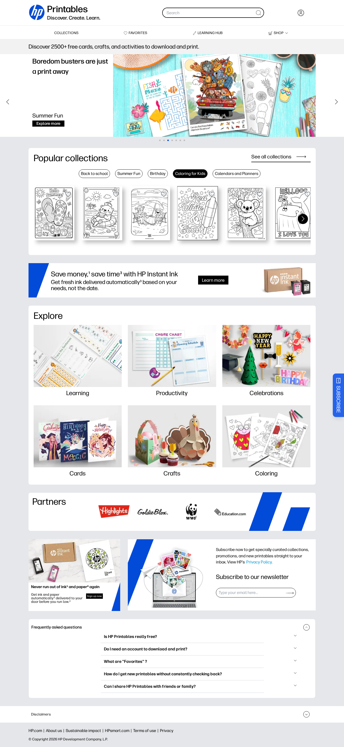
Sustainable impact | (85, 730)
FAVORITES (138, 33)
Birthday (158, 173)
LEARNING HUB (210, 33)
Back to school (94, 173)
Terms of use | (146, 730)
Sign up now (94, 596)
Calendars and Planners (236, 173)
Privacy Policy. (259, 561)
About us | (56, 730)
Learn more (213, 280)
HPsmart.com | (119, 730)
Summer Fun (128, 173)
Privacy (166, 730)
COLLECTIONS (66, 33)
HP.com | (37, 730)
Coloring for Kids (190, 173)
